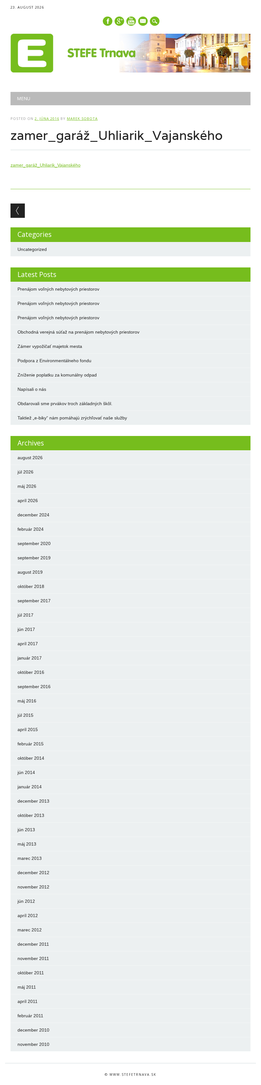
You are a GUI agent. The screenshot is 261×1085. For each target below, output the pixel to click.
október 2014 (31, 758)
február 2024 (31, 529)
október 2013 (31, 815)
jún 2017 (26, 629)
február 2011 (30, 1015)
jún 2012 (26, 901)
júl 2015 (25, 715)
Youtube (131, 21)
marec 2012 (30, 929)
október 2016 (31, 672)
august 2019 (30, 572)
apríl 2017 (28, 643)
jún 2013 (26, 829)
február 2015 (31, 743)
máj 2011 (27, 987)
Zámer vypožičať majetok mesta (50, 346)
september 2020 (34, 543)
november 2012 (33, 886)
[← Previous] (18, 211)
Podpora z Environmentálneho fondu (54, 360)
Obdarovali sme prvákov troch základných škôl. (65, 403)
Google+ (119, 21)
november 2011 (33, 958)
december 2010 (33, 1030)
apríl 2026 (28, 500)
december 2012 (33, 872)
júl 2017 (25, 615)
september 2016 (34, 686)
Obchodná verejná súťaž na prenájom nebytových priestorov (78, 332)
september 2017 (34, 600)
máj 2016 (27, 700)
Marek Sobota (82, 118)
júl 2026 (25, 471)
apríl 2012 (28, 915)
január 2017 (30, 657)
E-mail (143, 21)
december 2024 (33, 514)
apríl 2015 (28, 729)
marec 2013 (30, 858)
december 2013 (33, 801)
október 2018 (31, 586)
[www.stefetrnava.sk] (130, 70)
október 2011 (31, 972)
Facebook (107, 21)
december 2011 (33, 944)
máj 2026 (27, 486)
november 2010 (33, 1044)
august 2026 (30, 457)
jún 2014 (26, 772)
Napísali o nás (32, 389)
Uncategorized (32, 249)
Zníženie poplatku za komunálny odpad (57, 374)
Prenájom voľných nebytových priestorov (58, 289)
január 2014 (30, 786)
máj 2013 (27, 844)
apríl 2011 (28, 1001)
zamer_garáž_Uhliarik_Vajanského (46, 165)
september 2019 (34, 557)
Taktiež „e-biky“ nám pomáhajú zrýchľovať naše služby (72, 417)
